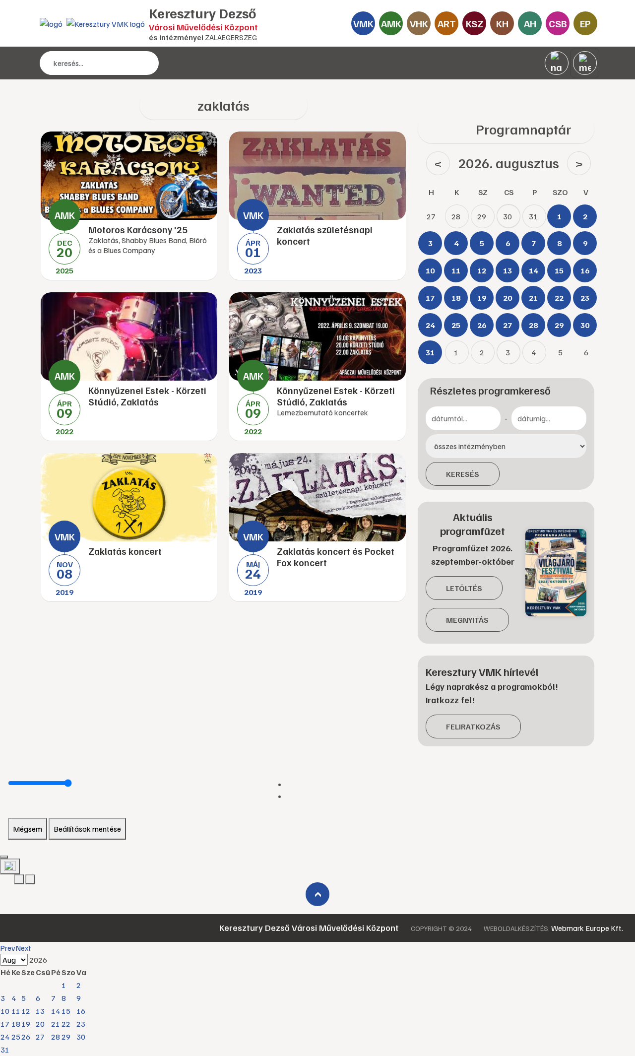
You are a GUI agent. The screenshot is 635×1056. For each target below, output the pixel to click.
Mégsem (27, 829)
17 (4, 1024)
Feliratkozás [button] (473, 726)
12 (25, 1011)
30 (80, 1037)
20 (40, 1024)
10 (4, 1011)
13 (40, 1011)
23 (80, 1024)
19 (25, 1024)
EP (585, 23)
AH (530, 23)
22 (66, 1024)
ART (447, 23)
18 (15, 1024)
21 (55, 1024)
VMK (363, 23)
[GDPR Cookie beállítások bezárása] (4, 857)
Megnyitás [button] (467, 620)
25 (15, 1037)
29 (66, 1037)
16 (80, 1011)
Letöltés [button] (464, 588)
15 (66, 1011)
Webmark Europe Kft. (587, 928)
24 (4, 1037)
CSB (558, 23)
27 (40, 1037)
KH (502, 23)
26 (25, 1037)
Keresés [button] (462, 474)
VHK (419, 23)
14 (55, 1011)
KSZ (474, 23)
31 (4, 1050)
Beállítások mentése (87, 829)
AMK (391, 23)
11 (15, 1011)
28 (55, 1037)
